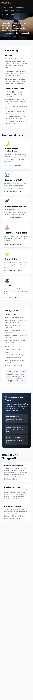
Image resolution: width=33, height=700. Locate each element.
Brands (4, 7)
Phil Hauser (8, 36)
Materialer (5, 10)
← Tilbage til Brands (8, 14)
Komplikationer (20, 7)
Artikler (19, 10)
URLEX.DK (6, 3)
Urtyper (11, 7)
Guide (12, 10)
